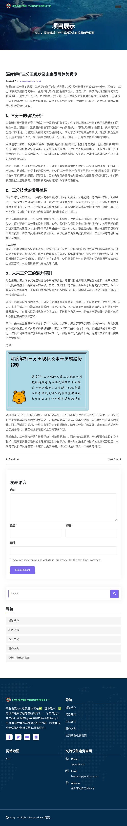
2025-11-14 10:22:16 (30, 82)
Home (36, 33)
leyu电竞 (45, 817)
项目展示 (13, 630)
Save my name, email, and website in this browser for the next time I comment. (57, 560)
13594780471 (78, 764)
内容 (12, 490)
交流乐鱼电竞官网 (19, 658)
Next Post (113, 459)
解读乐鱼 (13, 621)
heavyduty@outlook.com (84, 776)
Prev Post (13, 459)
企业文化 (13, 639)
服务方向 (13, 649)
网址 (12, 543)
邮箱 (69, 525)
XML (8, 759)
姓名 (13, 525)
